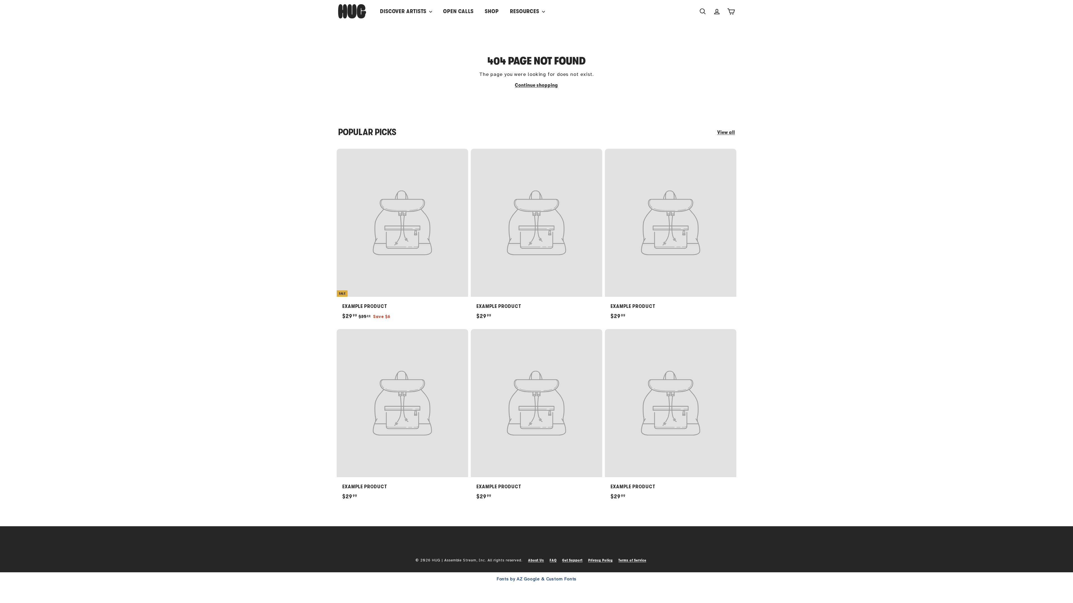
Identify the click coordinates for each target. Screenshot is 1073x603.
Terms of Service (632, 560)
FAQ (553, 560)
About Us (536, 560)
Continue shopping (536, 85)
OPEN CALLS (458, 11)
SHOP (492, 11)
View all (726, 132)
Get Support (572, 560)
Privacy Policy (600, 560)
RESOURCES (525, 11)
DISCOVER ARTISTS (404, 11)
